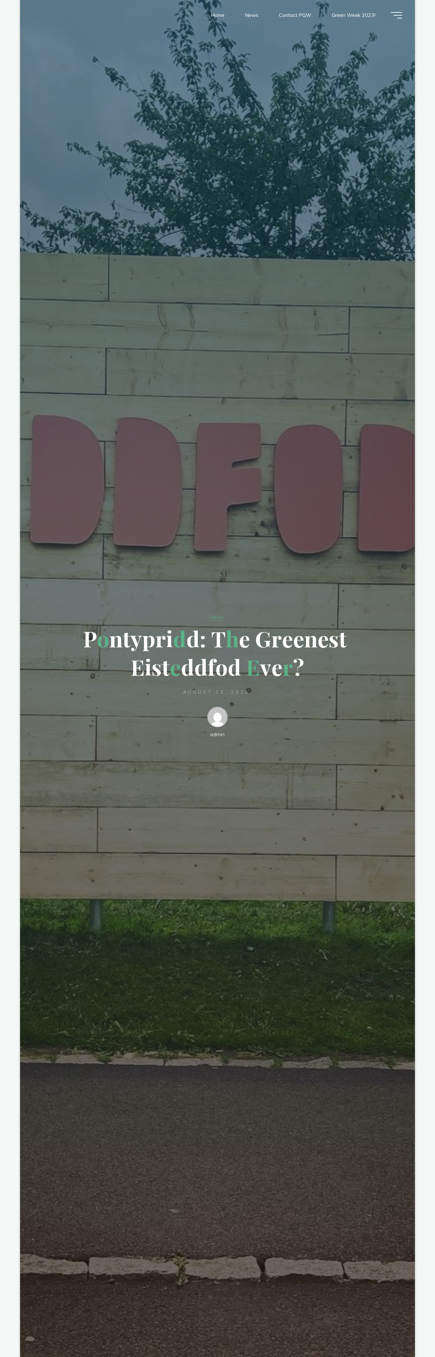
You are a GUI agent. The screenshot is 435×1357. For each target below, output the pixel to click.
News (216, 616)
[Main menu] (396, 15)
